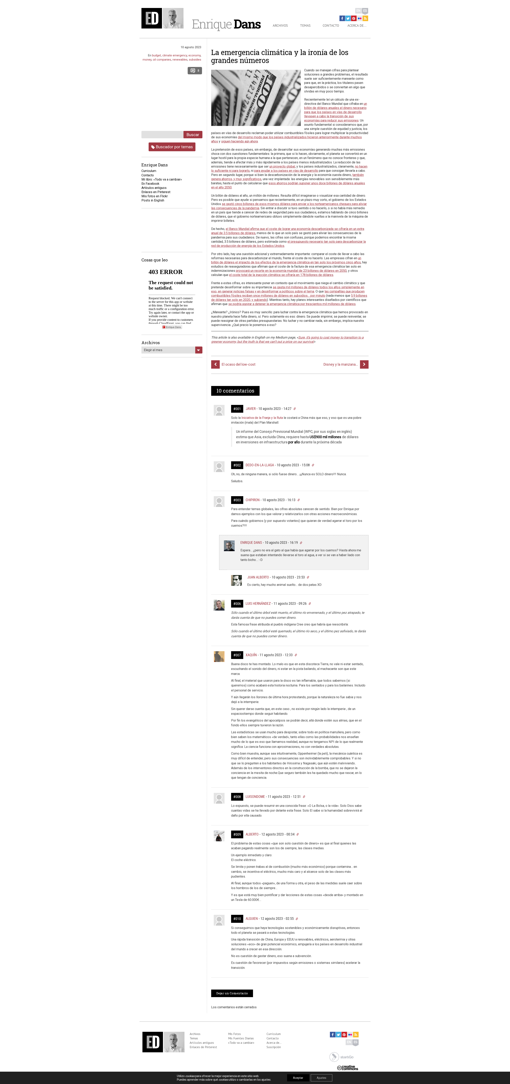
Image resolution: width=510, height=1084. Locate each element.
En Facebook (150, 184)
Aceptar (298, 1077)
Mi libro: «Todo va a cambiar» (161, 179)
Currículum (274, 1034)
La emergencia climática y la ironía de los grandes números (279, 56)
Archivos (280, 25)
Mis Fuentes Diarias (241, 1038)
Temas (305, 25)
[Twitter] (348, 18)
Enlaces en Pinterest (155, 192)
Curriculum (148, 171)
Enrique (226, 24)
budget (156, 55)
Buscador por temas (174, 146)
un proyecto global (282, 166)
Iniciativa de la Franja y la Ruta (262, 418)
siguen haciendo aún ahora (239, 141)
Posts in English (152, 200)
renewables (180, 59)
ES (365, 11)
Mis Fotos (234, 1034)
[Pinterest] (354, 18)
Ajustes (321, 1077)
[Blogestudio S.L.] (341, 1057)
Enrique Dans (251, 542)
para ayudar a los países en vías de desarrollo (286, 171)
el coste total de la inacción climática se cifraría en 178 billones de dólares (281, 275)
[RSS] (365, 18)
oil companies (162, 59)
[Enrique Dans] (163, 18)
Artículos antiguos (154, 188)
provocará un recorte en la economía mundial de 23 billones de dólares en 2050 (291, 271)
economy (194, 55)
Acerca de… (356, 25)
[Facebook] (342, 18)
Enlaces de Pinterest (203, 1047)
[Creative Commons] (347, 1067)
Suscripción (274, 1047)
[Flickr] (359, 18)
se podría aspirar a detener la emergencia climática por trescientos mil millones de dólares (292, 304)
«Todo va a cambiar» (241, 1043)
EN (358, 11)
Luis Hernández (258, 603)
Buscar (192, 134)
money (147, 59)
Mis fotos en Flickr (154, 196)
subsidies (195, 59)
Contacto (331, 25)
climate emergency (174, 55)
